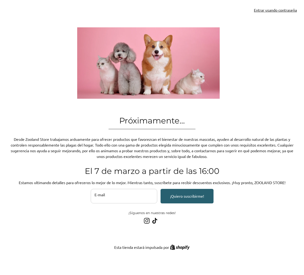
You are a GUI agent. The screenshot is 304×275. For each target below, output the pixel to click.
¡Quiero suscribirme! (187, 196)
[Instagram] (147, 221)
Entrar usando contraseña (275, 10)
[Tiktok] (155, 221)
